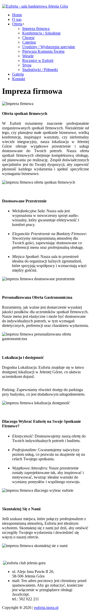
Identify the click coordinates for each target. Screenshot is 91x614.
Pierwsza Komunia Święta (43, 51)
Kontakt (18, 79)
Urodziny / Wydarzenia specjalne (48, 47)
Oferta (17, 24)
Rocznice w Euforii (37, 60)
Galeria (18, 74)
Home (17, 15)
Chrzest (28, 38)
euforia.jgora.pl (46, 607)
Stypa (26, 65)
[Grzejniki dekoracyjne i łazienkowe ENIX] (35, 6)
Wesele (28, 56)
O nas (16, 19)
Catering (29, 42)
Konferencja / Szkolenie (41, 33)
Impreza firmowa (36, 28)
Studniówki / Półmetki (40, 69)
